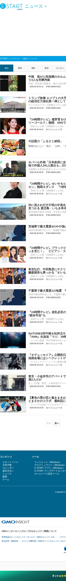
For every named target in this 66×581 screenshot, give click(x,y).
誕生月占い (8, 470)
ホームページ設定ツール (46, 473)
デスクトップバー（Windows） (50, 465)
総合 (25, 58)
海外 (33, 68)
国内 (20, 68)
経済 (47, 68)
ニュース (33, 58)
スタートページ (10, 462)
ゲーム (6, 479)
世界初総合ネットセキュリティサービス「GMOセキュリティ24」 (29, 537)
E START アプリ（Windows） (49, 468)
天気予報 (7, 465)
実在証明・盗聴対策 (10, 541)
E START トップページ (10, 58)
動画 (5, 476)
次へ (57, 423)
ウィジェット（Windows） (48, 462)
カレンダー (8, 468)
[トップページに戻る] (12, 6)
